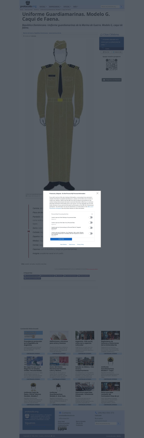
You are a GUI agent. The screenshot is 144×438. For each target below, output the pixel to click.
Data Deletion (63, 244)
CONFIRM (61, 239)
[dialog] (72, 219)
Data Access (72, 244)
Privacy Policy (80, 244)
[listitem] (72, 214)
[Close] (98, 193)
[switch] (91, 217)
